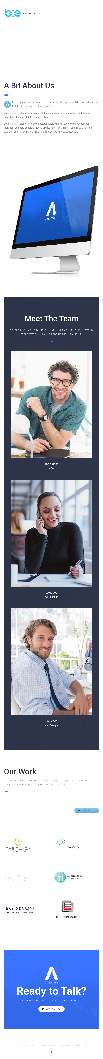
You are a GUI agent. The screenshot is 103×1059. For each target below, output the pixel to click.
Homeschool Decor (76, 877)
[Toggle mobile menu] (97, 5)
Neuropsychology (76, 845)
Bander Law (27, 910)
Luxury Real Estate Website (27, 877)
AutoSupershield (76, 909)
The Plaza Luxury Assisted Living (27, 845)
